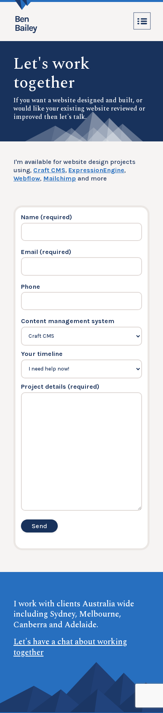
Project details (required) (60, 386)
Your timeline (42, 353)
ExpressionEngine (96, 170)
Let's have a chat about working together (70, 647)
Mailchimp (59, 178)
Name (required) (46, 217)
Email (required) (46, 252)
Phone (30, 286)
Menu (142, 21)
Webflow (26, 178)
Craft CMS (49, 170)
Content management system (67, 321)
